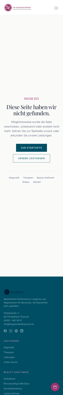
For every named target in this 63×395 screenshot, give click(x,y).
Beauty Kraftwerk (45, 177)
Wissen (26, 182)
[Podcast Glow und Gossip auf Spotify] (16, 330)
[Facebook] (5, 330)
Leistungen (9, 357)
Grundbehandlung (13, 388)
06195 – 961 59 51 (13, 320)
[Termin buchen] (55, 387)
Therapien (28, 177)
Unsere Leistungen (31, 158)
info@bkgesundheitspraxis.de (19, 324)
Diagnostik (14, 177)
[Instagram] (10, 330)
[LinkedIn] (21, 330)
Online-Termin (10, 362)
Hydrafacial (9, 378)
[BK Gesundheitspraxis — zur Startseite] (17, 7)
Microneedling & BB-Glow (16, 383)
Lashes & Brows (11, 393)
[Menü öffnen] (56, 8)
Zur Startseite (31, 147)
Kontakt (37, 182)
